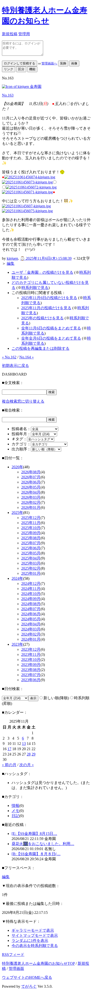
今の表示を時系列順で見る (35, 946)
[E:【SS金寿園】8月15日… (34, 834)
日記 (15, 816)
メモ (15, 811)
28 (29, 754)
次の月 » (26, 765)
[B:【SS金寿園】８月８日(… (36, 854)
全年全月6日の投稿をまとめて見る (51, 338)
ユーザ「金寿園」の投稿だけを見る (42, 272)
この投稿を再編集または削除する (40, 348)
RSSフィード (13, 954)
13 (24, 743)
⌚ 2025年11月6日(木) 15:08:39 (46, 258)
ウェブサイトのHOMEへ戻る (27, 977)
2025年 (17, 512)
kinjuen (12, 258)
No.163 (7, 95)
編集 (10, 263)
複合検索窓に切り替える (23, 401)
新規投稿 (9, 34)
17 (9, 749)
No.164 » (26, 357)
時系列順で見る (34, 288)
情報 (15, 806)
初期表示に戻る (15, 366)
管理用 (24, 34)
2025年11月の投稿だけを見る (46, 308)
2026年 (17, 467)
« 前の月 (9, 765)
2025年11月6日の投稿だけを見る (49, 298)
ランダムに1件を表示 (30, 940)
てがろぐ (29, 986)
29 (33, 754)
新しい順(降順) (56, 698)
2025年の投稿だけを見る (42, 318)
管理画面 (16, 968)
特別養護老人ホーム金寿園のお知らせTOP (38, 963)
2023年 (17, 644)
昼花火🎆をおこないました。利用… (43, 844)
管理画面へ (49, 63)
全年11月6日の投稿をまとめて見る (51, 328)
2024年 (17, 578)
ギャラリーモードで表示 (33, 930)
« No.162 (9, 357)
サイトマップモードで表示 (35, 935)
